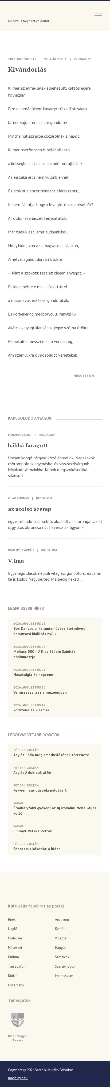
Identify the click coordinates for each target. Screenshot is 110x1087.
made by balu (18, 1078)
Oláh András (18, 498)
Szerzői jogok (65, 966)
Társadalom (17, 966)
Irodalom (82, 59)
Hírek (11, 919)
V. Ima (16, 560)
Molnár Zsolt (55, 59)
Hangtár (61, 947)
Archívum (62, 919)
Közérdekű (16, 985)
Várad (23, 12)
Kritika (12, 975)
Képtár (60, 929)
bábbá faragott (28, 445)
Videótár (61, 938)
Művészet (15, 947)
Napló (12, 929)
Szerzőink (62, 957)
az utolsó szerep (29, 509)
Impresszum (64, 975)
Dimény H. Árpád (21, 550)
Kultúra (13, 957)
